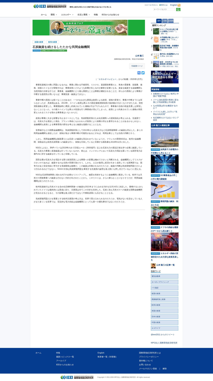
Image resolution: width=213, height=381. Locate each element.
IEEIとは (164, 5)
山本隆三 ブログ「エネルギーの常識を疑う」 (53, 50)
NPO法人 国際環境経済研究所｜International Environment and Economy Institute (51, 6)
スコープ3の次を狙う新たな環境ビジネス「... (169, 30)
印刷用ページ (137, 66)
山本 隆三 (139, 56)
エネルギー (66, 15)
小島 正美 (164, 41)
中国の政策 (156, 322)
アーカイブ (61, 361)
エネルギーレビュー (107, 79)
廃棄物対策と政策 (158, 299)
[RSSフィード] (179, 5)
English (173, 5)
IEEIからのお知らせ (110, 15)
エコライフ (156, 328)
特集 (96, 15)
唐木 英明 (169, 56)
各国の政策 (39, 42)
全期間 (170, 21)
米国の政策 (156, 311)
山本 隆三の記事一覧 (165, 265)
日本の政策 (156, 317)
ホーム (44, 15)
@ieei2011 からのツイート (163, 334)
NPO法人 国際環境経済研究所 (164, 343)
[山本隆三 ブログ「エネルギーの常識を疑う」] (89, 27)
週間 (159, 21)
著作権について (146, 361)
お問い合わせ (145, 365)
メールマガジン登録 (148, 369)
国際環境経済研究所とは (150, 353)
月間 (165, 21)
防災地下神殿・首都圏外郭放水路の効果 (169, 47)
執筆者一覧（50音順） (108, 357)
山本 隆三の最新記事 (160, 125)
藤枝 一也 (164, 33)
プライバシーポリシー (149, 357)
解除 (165, 369)
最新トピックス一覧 (65, 357)
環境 (53, 15)
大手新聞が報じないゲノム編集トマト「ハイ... (169, 38)
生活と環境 (82, 15)
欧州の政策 (52, 42)
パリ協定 (155, 288)
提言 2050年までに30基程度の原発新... (169, 63)
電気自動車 (156, 276)
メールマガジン (152, 5)
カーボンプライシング (160, 282)
